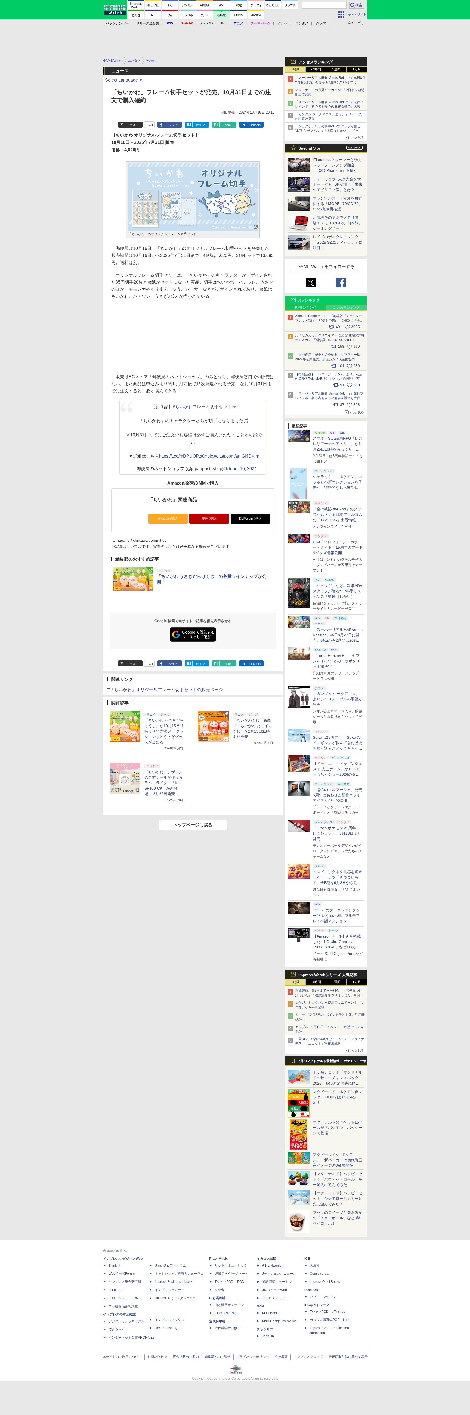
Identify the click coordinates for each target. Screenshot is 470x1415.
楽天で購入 (209, 518)
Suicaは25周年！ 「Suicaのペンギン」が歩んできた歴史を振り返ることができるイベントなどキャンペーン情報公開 (337, 748)
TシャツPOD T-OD (229, 1282)
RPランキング (305, 307)
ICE (307, 1259)
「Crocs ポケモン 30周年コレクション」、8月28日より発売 (337, 833)
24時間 (316, 69)
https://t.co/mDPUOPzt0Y (183, 456)
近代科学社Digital (227, 1328)
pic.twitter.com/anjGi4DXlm (233, 456)
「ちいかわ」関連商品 (172, 499)
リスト (149, 124)
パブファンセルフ (323, 1297)
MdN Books (270, 1313)
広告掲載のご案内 (186, 1357)
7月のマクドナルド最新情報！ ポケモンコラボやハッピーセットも (332, 1062)
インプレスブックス (169, 1320)
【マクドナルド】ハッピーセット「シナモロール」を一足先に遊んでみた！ (337, 1198)
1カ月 (356, 69)
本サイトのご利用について (122, 1357)
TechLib (268, 1336)
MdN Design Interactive (279, 1321)
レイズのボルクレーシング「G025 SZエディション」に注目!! (338, 242)
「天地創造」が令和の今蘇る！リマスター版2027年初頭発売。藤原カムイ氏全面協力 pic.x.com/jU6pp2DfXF (327, 359)
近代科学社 (217, 1321)
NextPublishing (166, 1328)
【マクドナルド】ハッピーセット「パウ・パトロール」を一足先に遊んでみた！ (337, 1179)
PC (223, 23)
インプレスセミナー (169, 1290)
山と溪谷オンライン (229, 1305)
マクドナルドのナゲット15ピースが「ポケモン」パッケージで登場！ (338, 1127)
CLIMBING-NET (226, 1313)
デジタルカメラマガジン (126, 1321)
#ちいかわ (183, 406)
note (228, 124)
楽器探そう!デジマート (231, 1274)
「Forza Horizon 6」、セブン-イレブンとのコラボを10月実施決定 (336, 661)
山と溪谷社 (217, 1298)
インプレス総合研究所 (125, 1282)
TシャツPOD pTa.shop (327, 1312)
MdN (260, 1306)
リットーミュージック (231, 1265)
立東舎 (219, 1290)
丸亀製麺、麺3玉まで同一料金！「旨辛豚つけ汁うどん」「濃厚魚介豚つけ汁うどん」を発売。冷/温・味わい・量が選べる (328, 995)
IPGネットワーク (316, 1305)
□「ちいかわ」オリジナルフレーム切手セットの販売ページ (165, 689)
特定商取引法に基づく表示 (348, 1357)
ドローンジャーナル (123, 1298)
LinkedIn (255, 124)
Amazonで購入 (168, 518)
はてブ (200, 124)
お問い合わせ (157, 1357)
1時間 (295, 69)
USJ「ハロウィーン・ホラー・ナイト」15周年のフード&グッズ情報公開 (338, 547)
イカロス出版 (266, 1259)
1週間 (336, 69)
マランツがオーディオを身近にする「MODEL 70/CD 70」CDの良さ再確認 (338, 203)
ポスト (133, 124)
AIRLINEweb (271, 1265)
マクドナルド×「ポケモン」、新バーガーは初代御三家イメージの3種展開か (337, 1160)
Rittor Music (218, 1259)
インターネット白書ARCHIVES (132, 1337)
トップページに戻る (192, 825)
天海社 (315, 1265)
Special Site (309, 148)
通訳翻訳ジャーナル (277, 1282)
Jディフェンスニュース (279, 1274)
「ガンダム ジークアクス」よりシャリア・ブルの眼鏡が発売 (337, 699)
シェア (173, 124)
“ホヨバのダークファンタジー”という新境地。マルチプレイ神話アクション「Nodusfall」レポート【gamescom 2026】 (336, 921)
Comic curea (319, 1274)
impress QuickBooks (325, 1282)
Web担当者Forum (122, 1274)
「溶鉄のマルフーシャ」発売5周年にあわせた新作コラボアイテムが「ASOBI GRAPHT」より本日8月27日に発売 (337, 800)
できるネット (118, 1329)
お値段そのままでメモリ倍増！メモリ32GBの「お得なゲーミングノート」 (337, 223)
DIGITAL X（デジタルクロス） (177, 1298)
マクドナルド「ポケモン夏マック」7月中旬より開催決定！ (337, 1097)
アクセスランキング (315, 62)
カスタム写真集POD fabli (329, 1320)
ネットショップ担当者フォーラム (179, 1274)
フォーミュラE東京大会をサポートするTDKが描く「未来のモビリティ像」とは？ (337, 184)
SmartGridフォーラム (170, 1265)
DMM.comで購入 (250, 518)
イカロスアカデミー (277, 1298)
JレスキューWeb (274, 1290)
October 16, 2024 (240, 468)
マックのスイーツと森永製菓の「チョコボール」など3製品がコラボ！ (337, 1217)
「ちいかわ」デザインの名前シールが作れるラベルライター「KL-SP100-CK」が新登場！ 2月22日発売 (163, 783)
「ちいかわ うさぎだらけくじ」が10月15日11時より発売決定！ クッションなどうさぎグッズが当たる (164, 731)
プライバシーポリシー (252, 1357)
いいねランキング (346, 307)
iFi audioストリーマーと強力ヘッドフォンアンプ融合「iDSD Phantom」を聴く (337, 165)
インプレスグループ (308, 1357)
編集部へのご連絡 (218, 1357)
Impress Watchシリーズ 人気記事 (327, 975)
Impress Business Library (173, 1282)
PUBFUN (311, 1290)
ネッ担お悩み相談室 (123, 1306)
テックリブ (265, 1329)
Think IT (114, 1265)
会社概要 (281, 1357)
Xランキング (309, 300)
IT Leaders (116, 1290)
